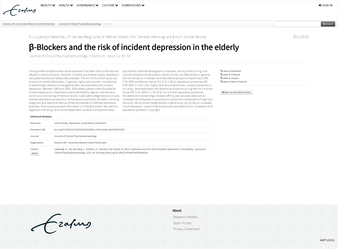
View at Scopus (231, 78)
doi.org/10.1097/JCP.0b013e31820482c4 (74, 129)
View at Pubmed (231, 74)
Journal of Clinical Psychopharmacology (80, 24)
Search (329, 24)
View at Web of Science (235, 81)
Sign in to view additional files (237, 92)
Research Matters (185, 217)
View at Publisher (232, 71)
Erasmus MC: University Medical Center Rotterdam (29, 24)
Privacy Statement (186, 229)
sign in (327, 5)
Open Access (182, 223)
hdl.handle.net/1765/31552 (110, 129)
